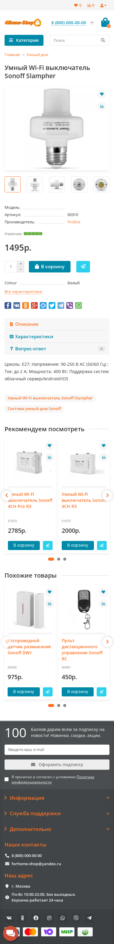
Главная (12, 54)
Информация (27, 798)
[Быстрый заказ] (83, 266)
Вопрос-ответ (58, 348)
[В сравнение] (101, 106)
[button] (51, 559)
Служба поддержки (35, 813)
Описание (27, 324)
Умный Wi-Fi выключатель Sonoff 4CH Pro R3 (30, 500)
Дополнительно (30, 829)
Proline (73, 222)
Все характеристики (23, 291)
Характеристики (34, 336)
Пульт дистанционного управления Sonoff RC (82, 650)
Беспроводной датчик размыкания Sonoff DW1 (29, 646)
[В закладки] (101, 94)
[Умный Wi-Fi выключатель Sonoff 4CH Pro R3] (30, 463)
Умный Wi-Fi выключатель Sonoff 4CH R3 (84, 500)
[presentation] (7, 495)
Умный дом (37, 54)
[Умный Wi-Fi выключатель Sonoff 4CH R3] (84, 463)
